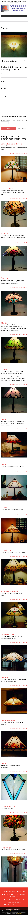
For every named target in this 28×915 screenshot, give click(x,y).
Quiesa (4, 369)
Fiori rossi (5, 233)
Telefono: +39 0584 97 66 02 (15, 899)
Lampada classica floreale (11, 144)
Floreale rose (6, 550)
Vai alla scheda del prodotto (18, 153)
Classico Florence (8, 720)
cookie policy (20, 913)
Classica (4, 323)
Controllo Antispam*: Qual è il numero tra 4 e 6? (14, 120)
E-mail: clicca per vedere (15, 905)
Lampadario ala (7, 634)
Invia (8, 128)
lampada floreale (8, 806)
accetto (9, 910)
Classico (4, 677)
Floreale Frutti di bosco (10, 591)
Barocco (4, 278)
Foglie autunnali (7, 188)
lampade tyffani (7, 847)
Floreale (4, 507)
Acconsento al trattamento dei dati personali (14, 116)
